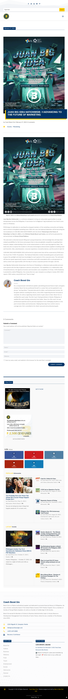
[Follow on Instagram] (31, 4)
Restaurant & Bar (40, 649)
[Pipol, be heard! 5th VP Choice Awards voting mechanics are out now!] (38, 561)
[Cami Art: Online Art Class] (38, 479)
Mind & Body (16, 503)
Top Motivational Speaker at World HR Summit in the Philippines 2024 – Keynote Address (51, 548)
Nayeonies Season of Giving (49, 500)
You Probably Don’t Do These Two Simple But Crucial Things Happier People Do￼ (17, 497)
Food (56, 647)
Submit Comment (56, 364)
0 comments (31, 122)
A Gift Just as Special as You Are (50, 489)
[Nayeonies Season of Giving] (38, 501)
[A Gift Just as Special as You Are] (38, 490)
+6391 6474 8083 (12, 631)
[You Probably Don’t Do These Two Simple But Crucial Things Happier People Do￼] (19, 485)
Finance (43, 581)
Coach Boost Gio (10, 122)
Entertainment (44, 516)
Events (9, 127)
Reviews (46, 649)
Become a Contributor (13, 634)
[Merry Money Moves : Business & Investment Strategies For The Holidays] (38, 575)
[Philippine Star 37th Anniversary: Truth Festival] (38, 512)
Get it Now (39, 389)
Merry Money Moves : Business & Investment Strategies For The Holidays (50, 576)
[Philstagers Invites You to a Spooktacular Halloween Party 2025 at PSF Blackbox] (19, 539)
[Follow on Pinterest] (40, 4)
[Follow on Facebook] (28, 4)
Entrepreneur (48, 581)
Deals (59, 647)
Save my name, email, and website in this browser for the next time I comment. (28, 360)
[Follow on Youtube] (37, 4)
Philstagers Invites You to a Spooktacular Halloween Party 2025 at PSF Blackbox (18, 550)
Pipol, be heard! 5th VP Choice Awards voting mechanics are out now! (50, 562)
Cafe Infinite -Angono (43, 644)
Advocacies (9, 503)
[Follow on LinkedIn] (34, 4)
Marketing (16, 127)
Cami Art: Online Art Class (48, 478)
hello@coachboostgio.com (15, 627)
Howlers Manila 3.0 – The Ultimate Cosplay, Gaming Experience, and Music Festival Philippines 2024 (50, 533)
